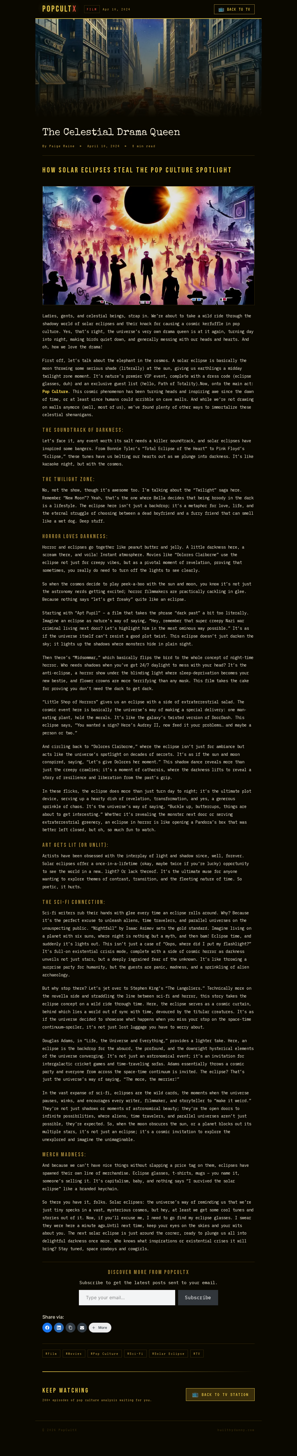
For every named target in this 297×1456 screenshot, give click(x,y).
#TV (196, 1353)
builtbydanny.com (236, 1430)
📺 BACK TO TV (234, 9)
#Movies (74, 1353)
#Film (51, 1353)
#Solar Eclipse (168, 1353)
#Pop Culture (105, 1353)
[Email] (82, 1328)
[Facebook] (47, 1328)
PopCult (59, 9)
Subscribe (198, 1297)
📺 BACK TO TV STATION (220, 1394)
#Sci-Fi (135, 1353)
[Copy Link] (70, 1328)
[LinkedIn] (59, 1328)
